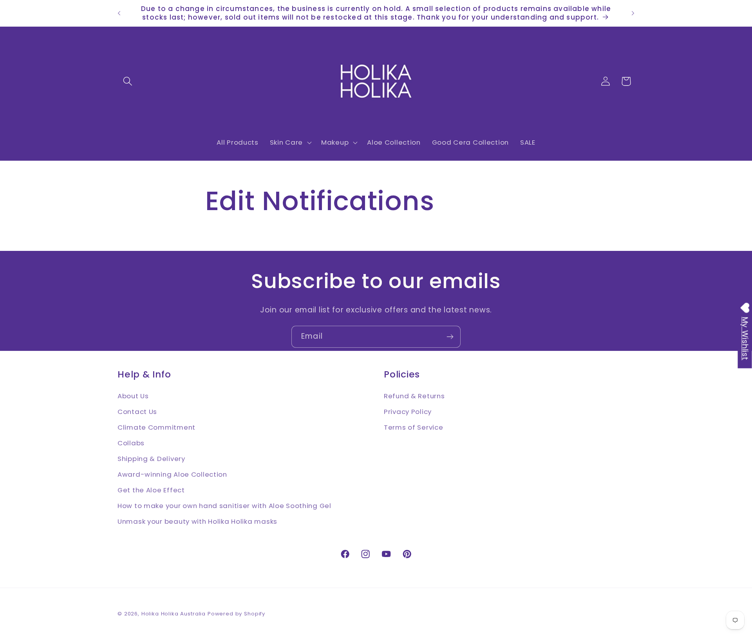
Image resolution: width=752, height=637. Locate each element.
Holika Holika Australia (173, 613)
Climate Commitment (156, 427)
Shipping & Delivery (151, 458)
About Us (133, 395)
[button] (128, 81)
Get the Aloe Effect (151, 489)
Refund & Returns (414, 395)
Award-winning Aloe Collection (172, 474)
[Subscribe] (449, 337)
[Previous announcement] (119, 13)
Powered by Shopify (236, 613)
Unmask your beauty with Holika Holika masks (197, 521)
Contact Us (137, 411)
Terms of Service (413, 427)
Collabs (131, 442)
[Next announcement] (633, 13)
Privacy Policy (408, 411)
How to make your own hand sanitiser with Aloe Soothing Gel (224, 505)
